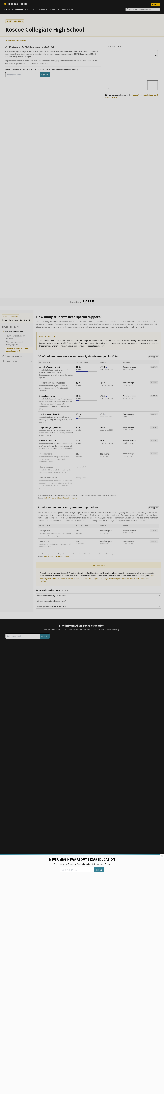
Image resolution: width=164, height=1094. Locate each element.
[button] (82, 547)
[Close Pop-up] (162, 856)
